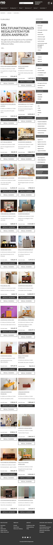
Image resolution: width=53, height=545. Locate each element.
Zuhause (38, 22)
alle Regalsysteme (41, 136)
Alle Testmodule (41, 118)
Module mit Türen (41, 132)
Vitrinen (39, 50)
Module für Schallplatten (42, 121)
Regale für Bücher (41, 146)
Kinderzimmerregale (41, 38)
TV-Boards (40, 56)
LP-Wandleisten (40, 74)
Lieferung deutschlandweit (45, 527)
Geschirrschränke (41, 41)
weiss (39, 105)
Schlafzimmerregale (41, 36)
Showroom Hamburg (18, 528)
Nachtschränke (40, 34)
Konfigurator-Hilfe (30, 525)
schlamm (39, 110)
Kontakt (15, 525)
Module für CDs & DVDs (42, 123)
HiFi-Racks (40, 68)
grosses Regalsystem (41, 162)
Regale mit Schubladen (42, 150)
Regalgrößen (40, 154)
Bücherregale (40, 25)
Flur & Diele (40, 47)
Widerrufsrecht (4, 530)
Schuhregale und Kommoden (41, 46)
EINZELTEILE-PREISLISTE (39, 166)
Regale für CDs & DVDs (42, 141)
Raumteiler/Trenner (41, 85)
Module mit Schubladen (42, 130)
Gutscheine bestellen (39, 172)
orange (39, 108)
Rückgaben (41, 532)
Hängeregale (40, 32)
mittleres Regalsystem (42, 159)
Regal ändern (9, 83)
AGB (2, 527)
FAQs (27, 528)
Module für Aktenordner (42, 128)
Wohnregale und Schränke (42, 30)
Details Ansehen (9, 80)
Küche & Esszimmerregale (42, 43)
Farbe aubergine (41, 177)
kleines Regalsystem (41, 157)
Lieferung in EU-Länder (44, 528)
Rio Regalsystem (29, 541)
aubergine (39, 112)
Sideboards (40, 59)
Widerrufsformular (5, 532)
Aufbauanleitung (30, 527)
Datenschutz (3, 528)
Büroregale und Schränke (42, 83)
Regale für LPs (40, 139)
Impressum (3, 525)
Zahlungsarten (42, 525)
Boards (38, 53)
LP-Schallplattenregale (42, 72)
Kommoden (40, 27)
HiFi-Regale (39, 64)
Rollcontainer (40, 87)
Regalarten (39, 91)
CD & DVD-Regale (41, 70)
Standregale (40, 94)
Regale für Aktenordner (42, 144)
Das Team (16, 527)
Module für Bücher (41, 126)
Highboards (40, 61)
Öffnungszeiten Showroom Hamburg (38, 3)
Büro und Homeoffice (39, 79)
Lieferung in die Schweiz (44, 530)
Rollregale (39, 99)
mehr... (2, 48)
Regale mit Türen (41, 148)
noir (38, 114)
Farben (38, 102)
